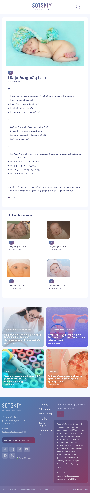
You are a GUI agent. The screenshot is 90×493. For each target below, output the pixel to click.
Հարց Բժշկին (43, 424)
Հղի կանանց (45, 409)
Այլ (40, 435)
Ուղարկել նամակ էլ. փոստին (17, 440)
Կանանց (43, 404)
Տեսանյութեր (46, 413)
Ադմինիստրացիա (66, 408)
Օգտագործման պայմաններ (71, 404)
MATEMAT (80, 489)
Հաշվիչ (43, 418)
